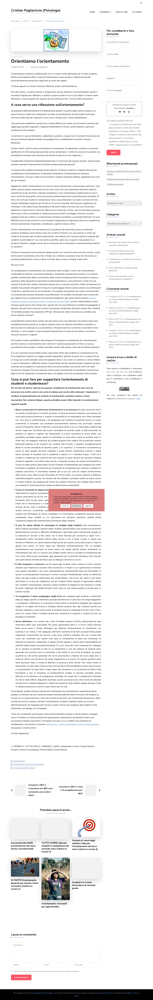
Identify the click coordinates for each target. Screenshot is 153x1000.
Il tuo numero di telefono (118, 66)
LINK (138, 398)
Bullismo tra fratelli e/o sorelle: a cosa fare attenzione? (124, 243)
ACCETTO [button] (65, 506)
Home (92, 12)
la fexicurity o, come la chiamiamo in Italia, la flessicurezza (72, 724)
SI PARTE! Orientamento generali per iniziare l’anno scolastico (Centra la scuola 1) (24, 884)
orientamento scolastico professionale (28, 764)
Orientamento (17, 57)
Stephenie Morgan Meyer (58, 301)
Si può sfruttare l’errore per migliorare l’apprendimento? (122, 252)
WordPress (128, 993)
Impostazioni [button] (77, 506)
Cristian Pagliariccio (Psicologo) (35, 10)
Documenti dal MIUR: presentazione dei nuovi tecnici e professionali (23, 846)
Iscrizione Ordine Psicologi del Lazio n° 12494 (124, 172)
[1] (81, 155)
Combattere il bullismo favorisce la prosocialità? (125, 260)
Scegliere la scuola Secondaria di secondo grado (83, 885)
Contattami (121, 12)
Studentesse (19, 768)
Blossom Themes (106, 993)
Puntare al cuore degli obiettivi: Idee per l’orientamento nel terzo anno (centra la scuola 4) (85, 845)
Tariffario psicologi (115, 184)
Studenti (31, 768)
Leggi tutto (88, 506)
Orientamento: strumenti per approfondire (54, 905)
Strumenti (105, 12)
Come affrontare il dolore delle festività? (123, 269)
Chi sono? (137, 12)
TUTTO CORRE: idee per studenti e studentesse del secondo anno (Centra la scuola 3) (55, 847)
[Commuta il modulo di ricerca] (141, 3)
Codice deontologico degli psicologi (123, 179)
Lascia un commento (38, 67)
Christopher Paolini (37, 301)
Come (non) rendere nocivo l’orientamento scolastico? (121, 277)
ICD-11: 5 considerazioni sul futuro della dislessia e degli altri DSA (125, 299)
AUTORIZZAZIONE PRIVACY (120, 121)
